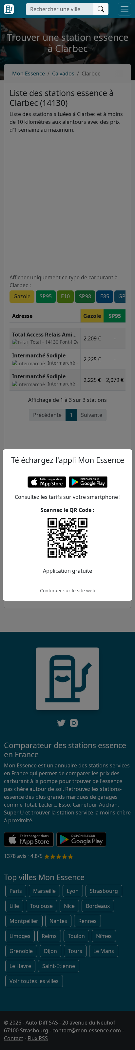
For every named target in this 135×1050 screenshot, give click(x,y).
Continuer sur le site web (67, 590)
